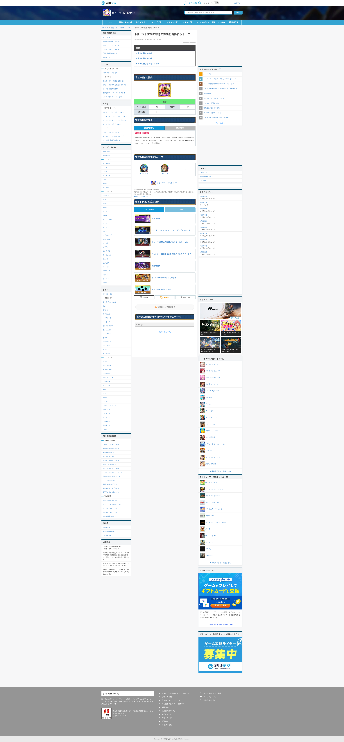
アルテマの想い (167, 697)
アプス (105, 349)
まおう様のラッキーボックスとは (114, 93)
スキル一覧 (187, 22)
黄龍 (104, 389)
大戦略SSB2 (209, 556)
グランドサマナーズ (212, 457)
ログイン (237, 3)
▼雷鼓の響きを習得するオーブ (148, 64)
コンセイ (106, 361)
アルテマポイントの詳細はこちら (221, 624)
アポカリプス (107, 409)
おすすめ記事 (149, 209)
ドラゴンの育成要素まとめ (112, 504)
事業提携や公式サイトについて (173, 704)
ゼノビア (106, 263)
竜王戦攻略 (207, 93)
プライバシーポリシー (212, 697)
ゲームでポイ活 (191, 3)
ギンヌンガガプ (108, 326)
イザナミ (106, 247)
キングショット (211, 417)
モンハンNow (210, 424)
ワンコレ (208, 451)
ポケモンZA (209, 516)
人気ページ (180, 209)
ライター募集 (167, 725)
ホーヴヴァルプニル (109, 302)
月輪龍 (105, 397)
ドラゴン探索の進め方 (110, 89)
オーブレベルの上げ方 (110, 508)
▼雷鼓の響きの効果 (144, 58)
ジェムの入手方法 (109, 480)
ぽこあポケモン (211, 482)
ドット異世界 (210, 437)
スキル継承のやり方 (109, 516)
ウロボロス (106, 421)
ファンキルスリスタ (212, 378)
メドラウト (106, 163)
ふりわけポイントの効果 (111, 468)
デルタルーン (210, 549)
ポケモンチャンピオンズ (214, 489)
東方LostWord (210, 464)
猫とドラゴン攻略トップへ (167, 183)
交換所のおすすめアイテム (112, 476)
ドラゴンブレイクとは (110, 464)
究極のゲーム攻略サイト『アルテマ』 (175, 693)
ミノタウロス (107, 334)
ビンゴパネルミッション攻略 (112, 97)
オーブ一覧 (156, 22)
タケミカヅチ (107, 255)
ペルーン (106, 195)
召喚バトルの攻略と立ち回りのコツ (114, 85)
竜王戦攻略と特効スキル (111, 492)
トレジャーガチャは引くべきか (113, 112)
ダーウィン (106, 282)
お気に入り (187, 297)
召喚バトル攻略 (218, 22)
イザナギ (106, 187)
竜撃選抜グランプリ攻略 (111, 488)
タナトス (106, 275)
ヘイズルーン (107, 318)
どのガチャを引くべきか (111, 132)
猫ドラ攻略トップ (109, 37)
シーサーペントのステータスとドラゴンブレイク (219, 79)
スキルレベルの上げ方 (110, 512)
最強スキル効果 (125, 22)
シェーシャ (106, 373)
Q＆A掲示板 (107, 535)
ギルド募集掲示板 (109, 531)
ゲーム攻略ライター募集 (212, 693)
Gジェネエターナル (212, 391)
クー (104, 179)
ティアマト (106, 353)
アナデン (208, 404)
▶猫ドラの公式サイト (141, 196)
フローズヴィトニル (109, 405)
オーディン (106, 279)
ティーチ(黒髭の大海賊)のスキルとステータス (218, 84)
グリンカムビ (107, 365)
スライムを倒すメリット (111, 460)
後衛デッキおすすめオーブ (112, 448)
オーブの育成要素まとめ (111, 500)
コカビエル (106, 239)
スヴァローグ (107, 235)
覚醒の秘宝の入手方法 (110, 484)
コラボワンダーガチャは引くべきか (114, 116)
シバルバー (106, 381)
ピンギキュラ (107, 369)
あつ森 (207, 529)
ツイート (145, 297)
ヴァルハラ (106, 338)
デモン (105, 207)
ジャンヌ (106, 267)
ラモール (106, 310)
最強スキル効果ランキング (112, 41)
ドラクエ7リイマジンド (214, 509)
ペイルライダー (108, 413)
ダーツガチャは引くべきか (112, 124)
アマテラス (106, 175)
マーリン (106, 243)
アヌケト (106, 211)
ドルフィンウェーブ (212, 371)
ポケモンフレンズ (211, 431)
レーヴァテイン (108, 322)
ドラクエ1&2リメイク (213, 502)
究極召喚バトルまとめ (110, 73)
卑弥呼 (105, 183)
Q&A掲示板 (203, 172)
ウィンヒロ (209, 411)
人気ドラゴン (141, 22)
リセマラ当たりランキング (112, 49)
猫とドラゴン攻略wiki (123, 12)
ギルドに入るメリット (110, 456)
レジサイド (106, 227)
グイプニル (106, 314)
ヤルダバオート (108, 251)
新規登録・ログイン (206, 176)
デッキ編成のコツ (109, 452)
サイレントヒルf (211, 536)
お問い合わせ (167, 714)
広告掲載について (168, 711)
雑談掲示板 (234, 22)
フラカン (164, 173)
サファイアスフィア (212, 364)
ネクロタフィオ (108, 377)
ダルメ (105, 306)
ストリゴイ (106, 385)
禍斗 (104, 199)
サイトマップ (167, 718)
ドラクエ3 (209, 542)
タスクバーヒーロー (212, 496)
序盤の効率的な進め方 (110, 53)
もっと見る (220, 123)
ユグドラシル (107, 341)
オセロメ (106, 223)
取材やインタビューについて (172, 700)
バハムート (106, 429)
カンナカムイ (144, 173)
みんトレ (208, 397)
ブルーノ (106, 171)
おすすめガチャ (202, 22)
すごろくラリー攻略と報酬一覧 (113, 81)
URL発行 (166, 297)
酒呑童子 (106, 215)
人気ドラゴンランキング (111, 45)
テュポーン (106, 425)
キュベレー (106, 259)
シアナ (105, 167)
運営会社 (165, 721)
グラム (105, 393)
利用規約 (165, 707)
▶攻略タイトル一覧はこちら (220, 471)
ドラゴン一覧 (172, 22)
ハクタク (106, 401)
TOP (110, 22)
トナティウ (106, 417)
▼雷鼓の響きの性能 (144, 53)
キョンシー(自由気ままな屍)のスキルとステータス (220, 88)
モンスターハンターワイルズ (215, 522)
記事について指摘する (166, 307)
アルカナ (106, 203)
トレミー (106, 231)
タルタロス (106, 345)
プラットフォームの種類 (111, 444)
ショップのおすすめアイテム (112, 472)
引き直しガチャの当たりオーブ (113, 136)
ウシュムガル (107, 330)
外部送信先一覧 (209, 700)
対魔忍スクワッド (211, 384)
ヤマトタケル (107, 219)
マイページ (203, 180)
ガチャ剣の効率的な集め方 (112, 140)
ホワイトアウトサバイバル (215, 444)
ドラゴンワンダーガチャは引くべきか (115, 120)
